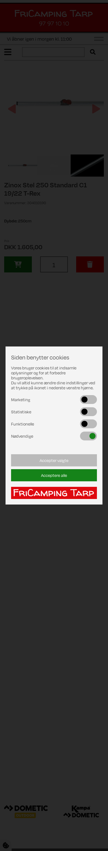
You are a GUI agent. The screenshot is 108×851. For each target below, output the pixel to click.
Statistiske (21, 411)
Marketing (20, 399)
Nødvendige (22, 436)
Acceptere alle (54, 475)
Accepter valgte (54, 460)
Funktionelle (22, 424)
